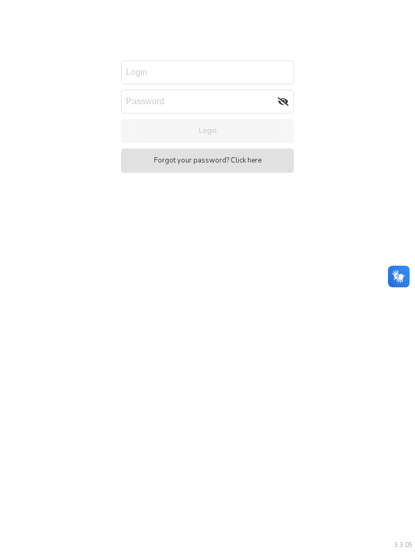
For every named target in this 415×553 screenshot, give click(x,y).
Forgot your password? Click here (208, 160)
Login (208, 131)
